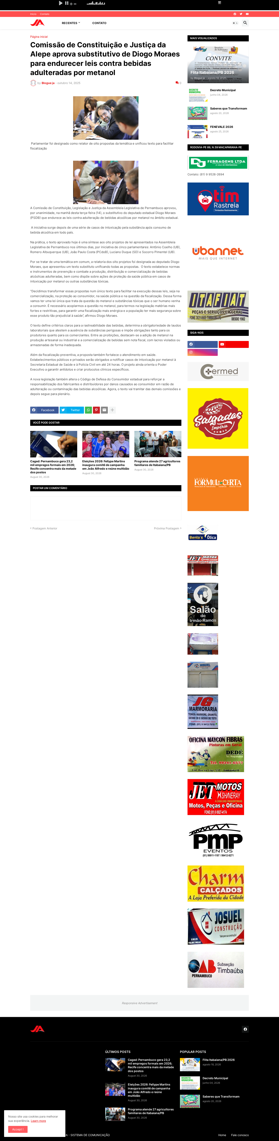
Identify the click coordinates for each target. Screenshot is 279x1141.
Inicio (33, 13)
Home (222, 1135)
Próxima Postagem (166, 528)
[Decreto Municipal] (197, 95)
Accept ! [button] (17, 1129)
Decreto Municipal (223, 90)
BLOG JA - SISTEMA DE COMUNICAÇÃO (83, 1135)
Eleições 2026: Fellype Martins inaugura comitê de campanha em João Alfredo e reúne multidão (105, 464)
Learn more (38, 1120)
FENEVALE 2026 (221, 126)
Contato (44, 13)
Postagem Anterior (44, 528)
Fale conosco (240, 1135)
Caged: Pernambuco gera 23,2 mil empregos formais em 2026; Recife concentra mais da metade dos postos (53, 466)
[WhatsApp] (88, 410)
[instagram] (202, 352)
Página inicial (39, 36)
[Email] (104, 410)
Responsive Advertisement (139, 1003)
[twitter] (241, 14)
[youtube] (247, 14)
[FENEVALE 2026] (197, 131)
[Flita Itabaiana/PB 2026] (190, 1064)
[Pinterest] (96, 410)
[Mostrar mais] (112, 410)
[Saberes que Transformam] (197, 113)
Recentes (69, 23)
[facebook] (235, 14)
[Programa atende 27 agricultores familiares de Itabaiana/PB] (157, 444)
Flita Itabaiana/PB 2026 (219, 1059)
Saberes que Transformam (228, 108)
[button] (235, 23)
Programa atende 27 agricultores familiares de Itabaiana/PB (157, 463)
